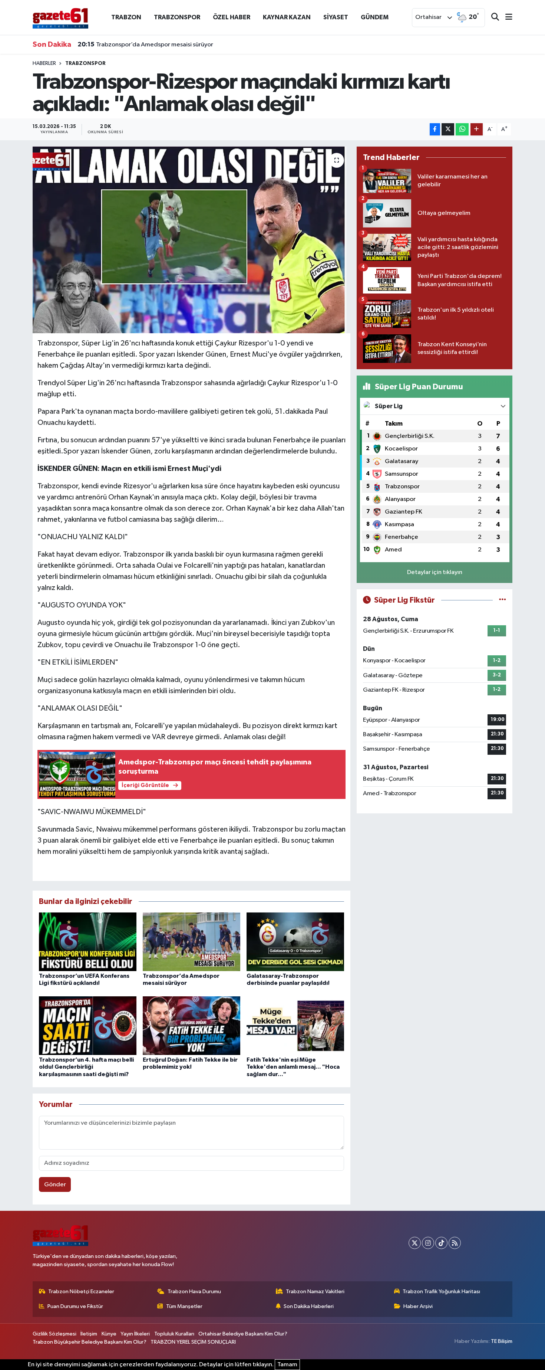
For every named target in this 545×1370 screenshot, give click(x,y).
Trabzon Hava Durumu (194, 1291)
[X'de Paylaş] (448, 129)
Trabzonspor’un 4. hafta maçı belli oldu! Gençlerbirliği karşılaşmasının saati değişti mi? (86, 1067)
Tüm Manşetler (184, 1306)
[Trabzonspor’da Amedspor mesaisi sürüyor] (191, 941)
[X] (415, 1243)
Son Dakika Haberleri (309, 1306)
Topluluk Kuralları (174, 1334)
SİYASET (335, 17)
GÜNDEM (375, 17)
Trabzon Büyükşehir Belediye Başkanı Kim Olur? (89, 1342)
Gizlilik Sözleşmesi (54, 1334)
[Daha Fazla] (476, 129)
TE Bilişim (501, 1341)
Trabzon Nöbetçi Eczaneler (81, 1291)
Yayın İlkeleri (135, 1334)
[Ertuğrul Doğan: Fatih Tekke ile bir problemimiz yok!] (191, 1025)
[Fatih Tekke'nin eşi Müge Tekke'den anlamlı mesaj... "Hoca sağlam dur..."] (295, 1025)
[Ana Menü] (505, 18)
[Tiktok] (441, 1243)
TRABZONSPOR (177, 17)
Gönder (55, 1184)
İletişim (88, 1334)
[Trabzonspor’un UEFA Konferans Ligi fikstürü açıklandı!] (87, 941)
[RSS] (455, 1243)
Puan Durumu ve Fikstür (75, 1306)
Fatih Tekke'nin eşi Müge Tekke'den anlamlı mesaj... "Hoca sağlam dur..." (293, 1067)
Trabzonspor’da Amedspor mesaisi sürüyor (145, 44)
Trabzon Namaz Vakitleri (315, 1291)
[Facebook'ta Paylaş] (435, 129)
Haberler (44, 63)
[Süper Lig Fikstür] (502, 600)
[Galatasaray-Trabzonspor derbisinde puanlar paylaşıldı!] (295, 941)
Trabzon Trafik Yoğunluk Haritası (441, 1291)
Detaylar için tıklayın (434, 572)
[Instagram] (428, 1243)
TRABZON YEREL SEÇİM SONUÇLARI (193, 1342)
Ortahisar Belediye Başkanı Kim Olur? (242, 1334)
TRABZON (126, 17)
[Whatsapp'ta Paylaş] (462, 129)
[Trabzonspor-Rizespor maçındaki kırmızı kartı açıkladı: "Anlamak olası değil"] (191, 240)
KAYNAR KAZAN (287, 17)
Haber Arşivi (418, 1306)
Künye (109, 1334)
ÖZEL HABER (231, 17)
